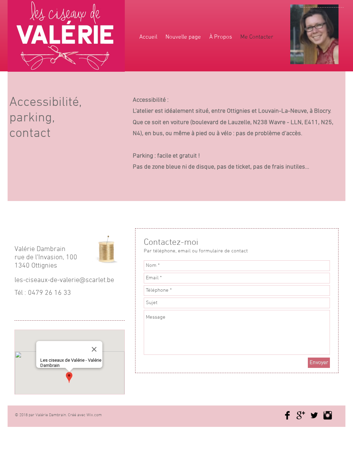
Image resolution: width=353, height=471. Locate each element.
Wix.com (94, 415)
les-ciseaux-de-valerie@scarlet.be (64, 280)
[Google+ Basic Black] (300, 415)
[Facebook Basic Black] (287, 415)
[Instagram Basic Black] (327, 415)
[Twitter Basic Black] (314, 415)
